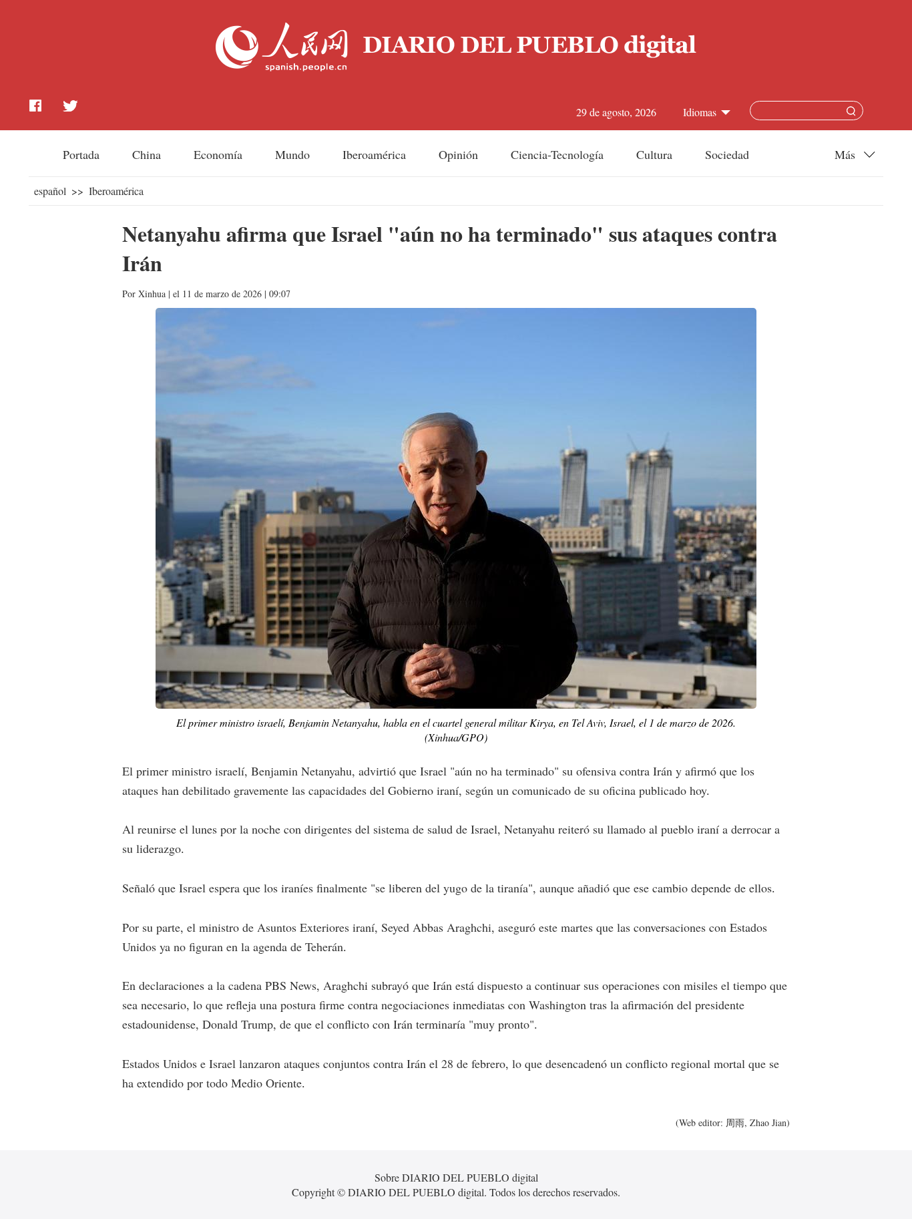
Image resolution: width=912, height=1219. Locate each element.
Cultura (654, 154)
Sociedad (727, 154)
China (146, 154)
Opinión (458, 154)
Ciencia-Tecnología (557, 154)
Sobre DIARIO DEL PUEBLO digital (456, 1177)
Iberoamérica (374, 154)
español (50, 191)
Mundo (292, 154)
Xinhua (152, 293)
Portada (81, 154)
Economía (218, 154)
